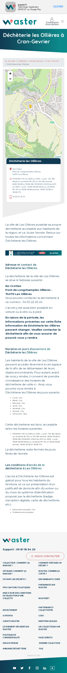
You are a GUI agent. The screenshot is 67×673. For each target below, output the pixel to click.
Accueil (11, 61)
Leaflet (58, 156)
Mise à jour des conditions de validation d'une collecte (17, 596)
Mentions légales (47, 621)
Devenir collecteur (49, 643)
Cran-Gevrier (52, 61)
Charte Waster (11, 621)
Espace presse (10, 643)
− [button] (10, 79)
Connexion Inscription (52, 23)
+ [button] (10, 73)
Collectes (22, 61)
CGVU (41, 616)
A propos (8, 616)
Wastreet (43, 598)
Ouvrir (58, 6)
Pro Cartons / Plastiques (16, 587)
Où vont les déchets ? (14, 579)
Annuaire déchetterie (14, 648)
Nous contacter (47, 556)
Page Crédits (45, 637)
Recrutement (10, 610)
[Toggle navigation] (62, 21)
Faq (41, 648)
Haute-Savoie (36, 61)
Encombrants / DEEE (49, 579)
